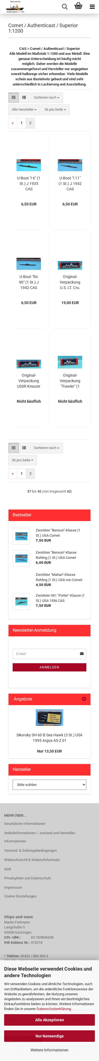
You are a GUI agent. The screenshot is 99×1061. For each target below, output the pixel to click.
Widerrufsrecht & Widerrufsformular (32, 860)
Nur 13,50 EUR (49, 751)
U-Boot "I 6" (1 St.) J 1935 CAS (28, 183)
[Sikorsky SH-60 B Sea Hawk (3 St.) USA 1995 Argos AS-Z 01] (49, 717)
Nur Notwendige (49, 1036)
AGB (7, 869)
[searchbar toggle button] (65, 7)
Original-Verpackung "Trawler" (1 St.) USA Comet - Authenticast (70, 381)
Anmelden (49, 667)
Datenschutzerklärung (54, 1009)
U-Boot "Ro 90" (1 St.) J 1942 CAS (29, 282)
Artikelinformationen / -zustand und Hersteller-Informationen (40, 837)
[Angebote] (84, 699)
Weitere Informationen (49, 1050)
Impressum (13, 887)
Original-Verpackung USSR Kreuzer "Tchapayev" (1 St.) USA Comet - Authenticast (28, 381)
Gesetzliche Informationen (24, 824)
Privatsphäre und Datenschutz (27, 878)
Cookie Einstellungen (20, 896)
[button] (13, 97)
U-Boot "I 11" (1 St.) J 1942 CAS (70, 183)
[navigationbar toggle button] (92, 7)
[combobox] (46, 97)
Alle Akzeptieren (49, 1020)
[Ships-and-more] (12, 7)
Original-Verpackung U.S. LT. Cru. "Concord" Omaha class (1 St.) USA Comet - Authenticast (70, 282)
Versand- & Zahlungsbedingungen (30, 850)
